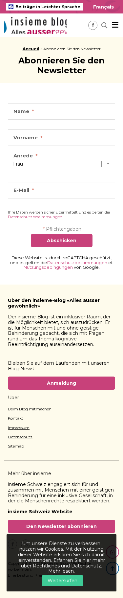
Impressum (19, 428)
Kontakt (15, 418)
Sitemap (16, 446)
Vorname (28, 137)
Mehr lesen (61, 571)
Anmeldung (61, 383)
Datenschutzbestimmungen (35, 216)
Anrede (25, 155)
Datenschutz (20, 437)
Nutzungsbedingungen (48, 267)
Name (23, 111)
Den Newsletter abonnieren (61, 526)
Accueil (31, 48)
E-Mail (23, 190)
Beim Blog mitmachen (29, 409)
